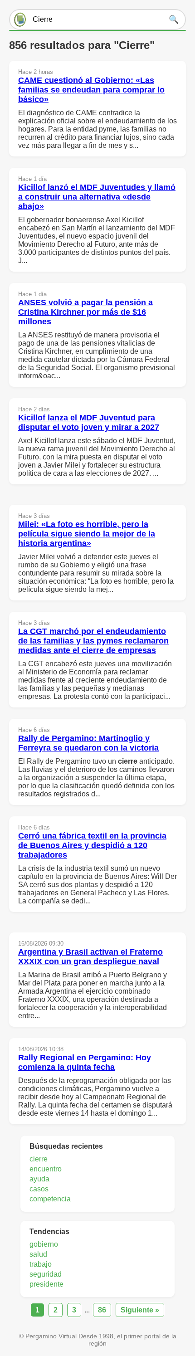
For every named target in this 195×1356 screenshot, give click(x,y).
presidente (46, 1284)
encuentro (45, 1169)
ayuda (39, 1179)
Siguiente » (140, 1310)
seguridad (45, 1274)
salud (38, 1254)
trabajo (40, 1264)
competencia (50, 1199)
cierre (38, 1159)
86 (102, 1310)
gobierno (43, 1244)
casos (39, 1189)
